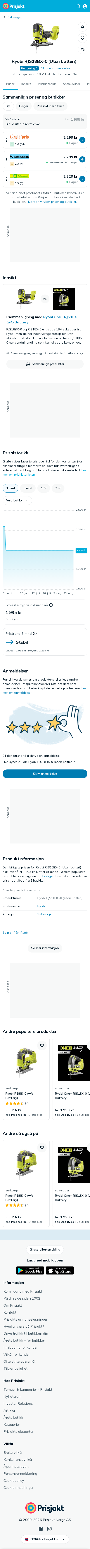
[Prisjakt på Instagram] (49, 1528)
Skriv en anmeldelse (55, 68)
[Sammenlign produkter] (82, 49)
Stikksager (15, 17)
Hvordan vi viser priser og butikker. (52, 202)
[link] (45, 328)
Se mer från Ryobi (15, 933)
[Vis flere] (6, 140)
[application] (45, 552)
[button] (82, 27)
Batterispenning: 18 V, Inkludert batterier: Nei (45, 74)
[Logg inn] (84, 6)
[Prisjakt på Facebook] (40, 1528)
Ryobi (41, 906)
